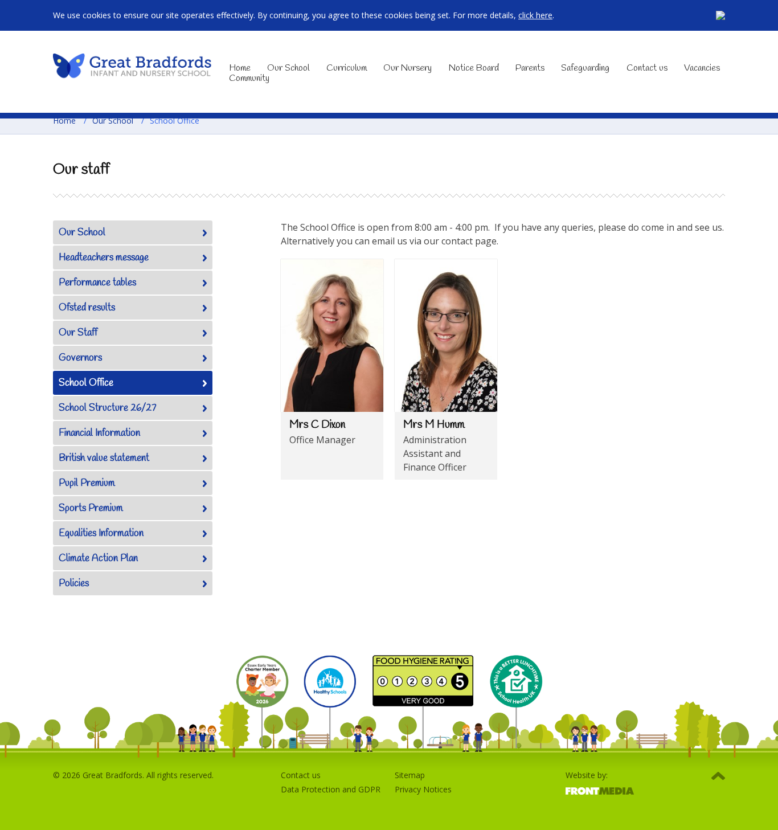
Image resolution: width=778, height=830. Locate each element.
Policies (74, 583)
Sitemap (410, 775)
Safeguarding (585, 68)
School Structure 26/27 (108, 408)
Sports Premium (91, 508)
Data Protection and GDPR (330, 789)
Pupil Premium (87, 483)
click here (535, 15)
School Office (86, 383)
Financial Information (99, 433)
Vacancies (702, 68)
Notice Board (474, 68)
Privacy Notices (423, 789)
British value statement (104, 458)
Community (249, 78)
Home (240, 68)
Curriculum (346, 68)
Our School (288, 68)
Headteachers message (104, 257)
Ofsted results (87, 307)
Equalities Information (101, 533)
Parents (529, 68)
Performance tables (97, 282)
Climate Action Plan (98, 558)
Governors (80, 358)
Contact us (647, 68)
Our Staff (78, 333)
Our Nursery (407, 68)
